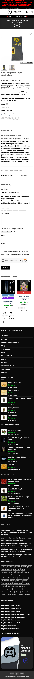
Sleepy (24, 592)
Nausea (15, 589)
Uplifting (27, 594)
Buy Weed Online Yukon (10, 629)
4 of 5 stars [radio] (15, 211)
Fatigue (4, 578)
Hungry (25, 580)
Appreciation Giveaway (10, 342)
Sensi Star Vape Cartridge (8, 302)
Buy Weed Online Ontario (10, 611)
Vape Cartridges (20, 21)
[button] (2, 12)
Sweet (14, 594)
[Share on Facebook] (6, 118)
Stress (9, 594)
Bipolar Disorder (7, 569)
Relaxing (11, 592)
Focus (10, 578)
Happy (26, 578)
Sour (28, 592)
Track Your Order (7, 366)
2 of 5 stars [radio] (4, 211)
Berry (29, 566)
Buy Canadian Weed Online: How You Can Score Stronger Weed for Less (16, 539)
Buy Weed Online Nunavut (10, 620)
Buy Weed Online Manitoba (11, 623)
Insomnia (26, 583)
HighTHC (18, 580)
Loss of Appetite (13, 586)
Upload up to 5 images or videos (12, 229)
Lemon (4, 586)
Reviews (4, 359)
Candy (23, 569)
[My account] (27, 12)
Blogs (3, 346)
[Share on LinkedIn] (18, 118)
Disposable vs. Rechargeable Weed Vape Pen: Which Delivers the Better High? (16, 545)
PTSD (25, 589)
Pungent (4, 592)
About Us (4, 336)
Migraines (22, 586)
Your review (5, 213)
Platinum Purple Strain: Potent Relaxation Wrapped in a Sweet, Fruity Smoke (16, 550)
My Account (5, 362)
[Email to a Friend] (12, 118)
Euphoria (24, 575)
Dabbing (26, 572)
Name (3, 235)
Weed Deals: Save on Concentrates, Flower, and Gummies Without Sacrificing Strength (16, 532)
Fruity (15, 578)
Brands (11, 113)
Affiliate (4, 339)
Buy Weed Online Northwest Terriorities (15, 614)
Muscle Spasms (6, 589)
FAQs (3, 352)
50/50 (3, 566)
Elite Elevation (18, 113)
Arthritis (23, 566)
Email (3, 243)
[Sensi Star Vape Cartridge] (8, 287)
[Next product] (15, 25)
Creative (19, 572)
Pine (20, 589)
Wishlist (4, 373)
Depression (5, 575)
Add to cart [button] (8, 322)
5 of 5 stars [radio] (22, 211)
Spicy (3, 594)
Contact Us (5, 349)
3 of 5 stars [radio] (9, 211)
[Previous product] (18, 25)
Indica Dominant (7, 583)
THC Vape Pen (17, 21)
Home (8, 21)
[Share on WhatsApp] (2, 118)
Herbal (12, 580)
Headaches (5, 580)
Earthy (18, 575)
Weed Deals (5, 369)
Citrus (13, 572)
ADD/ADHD (10, 566)
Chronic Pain (6, 572)
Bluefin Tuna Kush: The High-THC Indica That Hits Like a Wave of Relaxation (16, 556)
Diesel (12, 575)
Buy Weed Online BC (8, 626)
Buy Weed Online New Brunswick (13, 617)
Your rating (5, 208)
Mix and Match (6, 356)
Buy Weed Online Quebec (10, 605)
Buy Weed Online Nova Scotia (12, 608)
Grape (20, 578)
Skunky (18, 592)
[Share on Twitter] (9, 118)
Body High (16, 569)
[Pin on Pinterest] (15, 118)
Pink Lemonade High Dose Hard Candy (24, 298)
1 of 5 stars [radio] (2, 211)
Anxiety (17, 566)
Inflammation (18, 583)
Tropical (20, 594)
